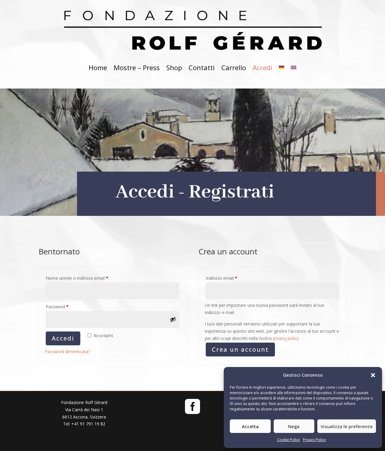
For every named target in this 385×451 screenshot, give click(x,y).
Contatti (202, 67)
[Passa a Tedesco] (281, 67)
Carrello (233, 67)
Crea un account (240, 349)
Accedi (262, 67)
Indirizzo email (230, 278)
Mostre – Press (137, 67)
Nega (294, 426)
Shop (174, 67)
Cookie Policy (288, 439)
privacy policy (286, 338)
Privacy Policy (314, 439)
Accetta (250, 426)
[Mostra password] (173, 319)
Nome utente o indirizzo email (86, 278)
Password (66, 306)
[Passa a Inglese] (293, 67)
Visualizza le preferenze (347, 426)
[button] (373, 375)
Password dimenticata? (67, 351)
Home (98, 67)
